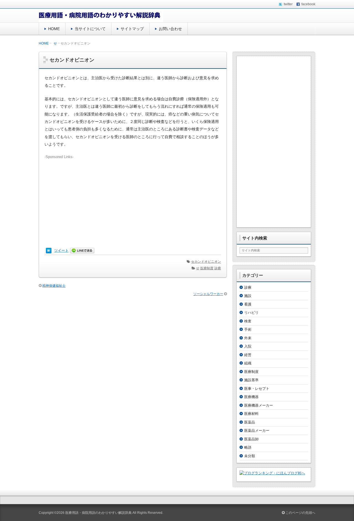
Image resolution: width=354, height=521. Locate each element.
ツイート (61, 250)
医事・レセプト (256, 388)
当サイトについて (90, 29)
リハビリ (251, 313)
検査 (247, 321)
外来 (247, 338)
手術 (247, 329)
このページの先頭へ (300, 513)
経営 (247, 355)
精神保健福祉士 (54, 286)
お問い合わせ (170, 29)
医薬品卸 (251, 439)
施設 (247, 296)
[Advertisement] (133, 198)
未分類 (249, 456)
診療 (217, 268)
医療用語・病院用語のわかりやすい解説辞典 (98, 513)
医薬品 (249, 422)
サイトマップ (132, 29)
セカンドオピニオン (206, 262)
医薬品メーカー (256, 430)
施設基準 (251, 380)
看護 (247, 304)
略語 (247, 447)
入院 (247, 346)
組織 (247, 363)
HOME (54, 29)
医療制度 (207, 268)
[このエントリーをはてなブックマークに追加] (48, 251)
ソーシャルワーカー (208, 294)
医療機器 (251, 397)
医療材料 (251, 414)
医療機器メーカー (258, 405)
